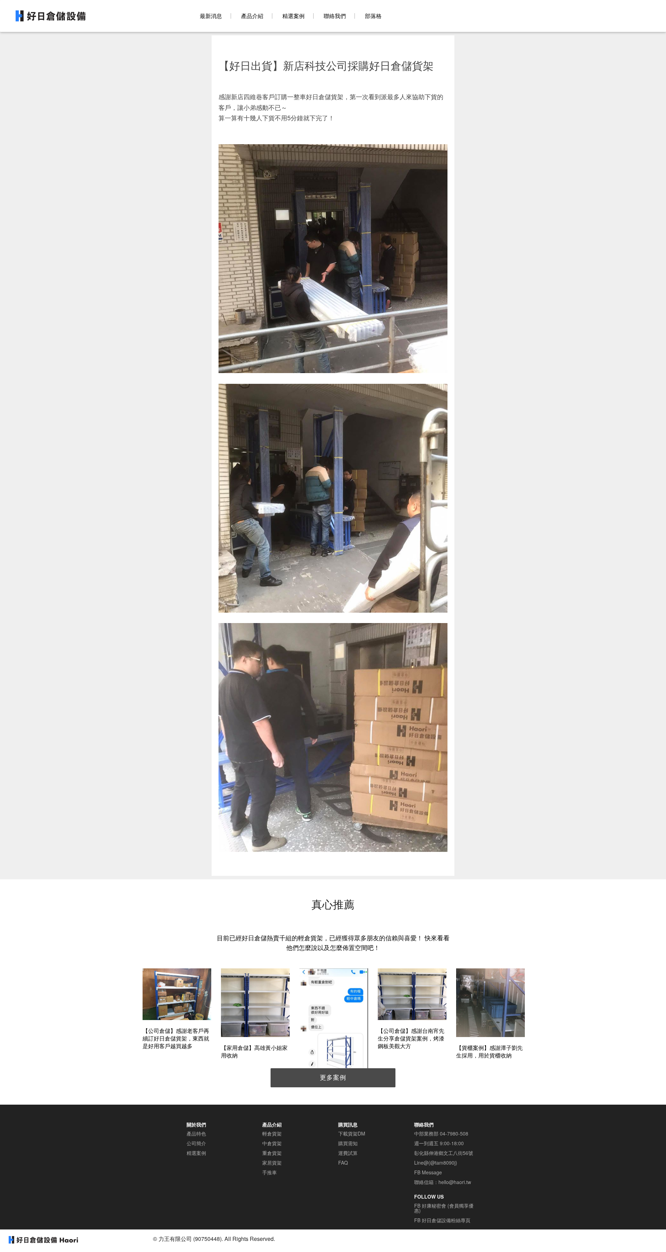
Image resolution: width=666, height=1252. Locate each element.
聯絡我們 (335, 16)
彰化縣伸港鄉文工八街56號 (443, 1152)
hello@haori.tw (454, 1181)
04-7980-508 (454, 1133)
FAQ (343, 1162)
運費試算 (348, 1152)
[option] (177, 1010)
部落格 (373, 16)
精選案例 (293, 16)
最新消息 (211, 16)
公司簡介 (196, 1143)
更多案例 (333, 1076)
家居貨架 (272, 1162)
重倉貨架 (272, 1152)
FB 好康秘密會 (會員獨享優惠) (443, 1208)
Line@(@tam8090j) (435, 1162)
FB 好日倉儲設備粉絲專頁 (442, 1220)
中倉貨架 (272, 1143)
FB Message (428, 1172)
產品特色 (196, 1133)
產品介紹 (252, 16)
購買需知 (348, 1143)
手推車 (269, 1172)
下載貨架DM (351, 1133)
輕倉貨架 (272, 1133)
